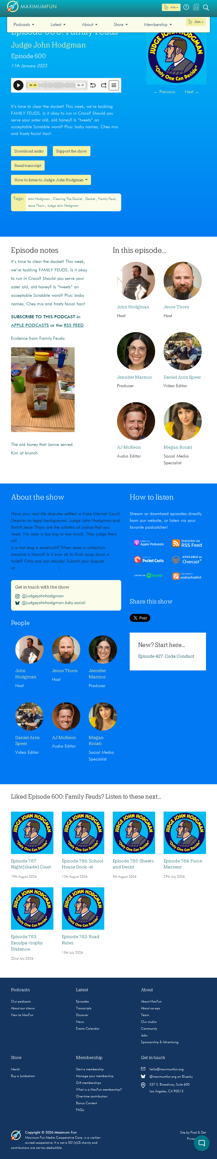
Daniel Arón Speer (182, 377)
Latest (56, 25)
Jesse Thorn (36, 206)
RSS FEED (74, 325)
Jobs (144, 1035)
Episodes (82, 1001)
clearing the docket (68, 199)
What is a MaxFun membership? (99, 1090)
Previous (164, 92)
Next (192, 92)
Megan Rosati (178, 447)
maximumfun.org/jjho (37, 568)
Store (118, 25)
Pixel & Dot (198, 1132)
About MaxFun (151, 1001)
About (87, 25)
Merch (15, 1069)
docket (90, 199)
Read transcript (27, 165)
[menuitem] (24, 24)
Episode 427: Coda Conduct (166, 656)
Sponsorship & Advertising (160, 1042)
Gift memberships (88, 1083)
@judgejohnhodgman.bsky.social (53, 602)
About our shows (23, 1008)
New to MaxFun (22, 1015)
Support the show (71, 151)
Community (149, 1029)
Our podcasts (21, 1001)
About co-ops (150, 1008)
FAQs (80, 1110)
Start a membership (90, 1069)
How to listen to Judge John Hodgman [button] (49, 180)
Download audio (29, 151)
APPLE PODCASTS (30, 325)
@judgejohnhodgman (43, 596)
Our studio (149, 1022)
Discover (82, 1015)
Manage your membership (95, 1076)
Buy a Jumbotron (23, 1076)
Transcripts (84, 1008)
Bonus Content (86, 1103)
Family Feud (107, 199)
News (80, 1022)
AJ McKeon (129, 447)
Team (145, 1015)
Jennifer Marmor (134, 377)
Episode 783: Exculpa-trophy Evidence (27, 942)
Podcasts (22, 25)
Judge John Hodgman (48, 45)
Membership (156, 25)
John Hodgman (39, 199)
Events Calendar (87, 1029)
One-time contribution (91, 1096)
